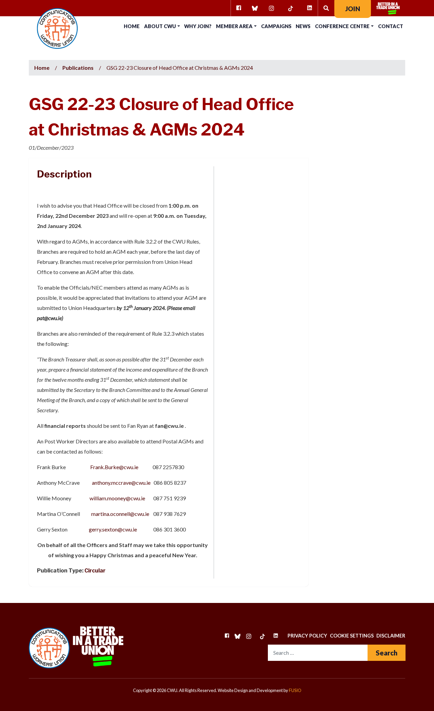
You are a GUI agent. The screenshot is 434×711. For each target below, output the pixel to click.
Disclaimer (390, 636)
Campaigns (276, 26)
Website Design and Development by (259, 690)
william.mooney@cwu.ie (117, 498)
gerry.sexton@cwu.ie (113, 529)
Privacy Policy (307, 636)
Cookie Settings (352, 636)
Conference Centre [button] (342, 26)
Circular (94, 570)
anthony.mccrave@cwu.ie (121, 482)
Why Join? (198, 26)
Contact (390, 26)
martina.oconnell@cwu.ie (120, 513)
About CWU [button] (160, 26)
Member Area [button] (234, 26)
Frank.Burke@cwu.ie (114, 467)
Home (132, 26)
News (303, 26)
